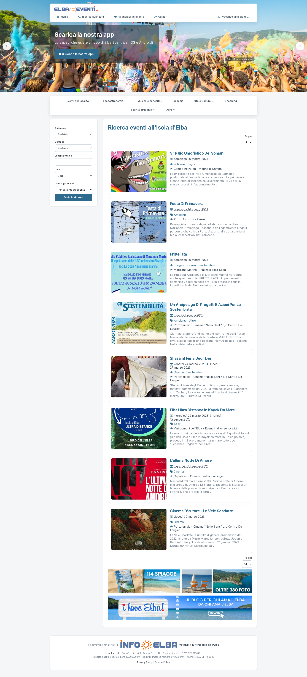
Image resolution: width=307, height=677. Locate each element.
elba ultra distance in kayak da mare (202, 410)
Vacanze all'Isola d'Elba (236, 16)
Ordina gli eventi (64, 183)
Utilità (162, 16)
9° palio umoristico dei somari (196, 153)
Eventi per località (78, 100)
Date (57, 169)
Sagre (191, 164)
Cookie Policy (162, 662)
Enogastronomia (113, 100)
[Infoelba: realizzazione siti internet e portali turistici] (149, 644)
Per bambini (206, 265)
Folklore (179, 164)
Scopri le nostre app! (80, 54)
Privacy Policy (145, 662)
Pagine (248, 136)
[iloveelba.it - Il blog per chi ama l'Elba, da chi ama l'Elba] (180, 607)
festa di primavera (186, 203)
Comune (59, 141)
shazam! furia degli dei (190, 358)
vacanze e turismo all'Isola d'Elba (199, 644)
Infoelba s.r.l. (112, 653)
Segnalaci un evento (131, 16)
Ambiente (180, 214)
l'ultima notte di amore (191, 460)
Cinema (178, 100)
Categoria (60, 128)
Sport (177, 424)
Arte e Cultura (202, 100)
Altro (169, 109)
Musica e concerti (149, 100)
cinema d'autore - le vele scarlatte (201, 511)
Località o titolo (63, 155)
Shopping (231, 100)
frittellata (178, 254)
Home (64, 16)
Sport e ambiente (142, 109)
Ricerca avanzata (93, 16)
